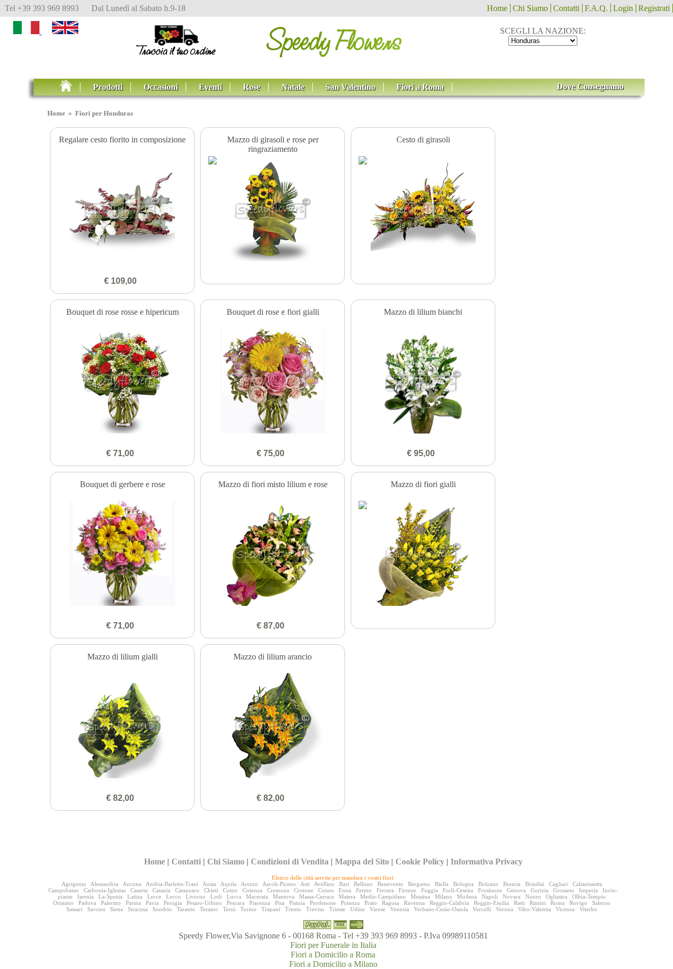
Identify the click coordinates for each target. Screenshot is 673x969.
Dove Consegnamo (590, 86)
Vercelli (482, 909)
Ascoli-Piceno (279, 884)
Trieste (337, 909)
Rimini (537, 903)
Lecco (173, 896)
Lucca (234, 896)
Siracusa (138, 909)
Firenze (407, 890)
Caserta (139, 890)
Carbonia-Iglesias (105, 890)
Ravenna (414, 903)
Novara (512, 896)
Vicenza (565, 909)
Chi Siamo (530, 8)
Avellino (324, 884)
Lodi (216, 896)
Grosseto (563, 890)
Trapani (270, 909)
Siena (116, 909)
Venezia (399, 909)
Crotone (303, 890)
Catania (161, 890)
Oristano (63, 903)
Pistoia (297, 903)
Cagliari (558, 884)
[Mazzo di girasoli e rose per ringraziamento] (272, 209)
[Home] (70, 87)
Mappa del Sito (362, 861)
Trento (293, 909)
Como (230, 890)
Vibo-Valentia (534, 909)
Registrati (654, 8)
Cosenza (252, 890)
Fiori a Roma (420, 87)
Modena (467, 896)
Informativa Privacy (487, 861)
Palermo (111, 903)
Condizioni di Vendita (290, 861)
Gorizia (539, 890)
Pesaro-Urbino (204, 903)
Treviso (315, 909)
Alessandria (104, 884)
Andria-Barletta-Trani (172, 884)
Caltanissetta (587, 884)
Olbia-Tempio (589, 896)
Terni (229, 909)
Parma (133, 903)
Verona (504, 909)
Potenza (350, 903)
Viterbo (588, 909)
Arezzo (249, 884)
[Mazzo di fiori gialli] (423, 554)
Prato (370, 903)
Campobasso (63, 890)
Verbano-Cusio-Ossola (441, 909)
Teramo (209, 909)
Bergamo (419, 884)
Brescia (512, 884)
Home (497, 8)
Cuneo (326, 890)
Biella (441, 884)
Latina (134, 896)
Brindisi (534, 884)
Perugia (173, 903)
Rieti (519, 903)
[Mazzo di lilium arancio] (272, 726)
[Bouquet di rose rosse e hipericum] (122, 382)
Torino (248, 909)
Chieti (211, 890)
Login (623, 8)
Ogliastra (556, 896)
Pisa (279, 903)
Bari (344, 884)
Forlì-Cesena (458, 890)
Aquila (228, 884)
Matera (347, 896)
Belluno (363, 884)
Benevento (390, 884)
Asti (305, 884)
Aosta (209, 884)
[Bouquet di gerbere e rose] (122, 554)
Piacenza (259, 903)
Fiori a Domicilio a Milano (333, 964)
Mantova (283, 896)
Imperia (588, 890)
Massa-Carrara (316, 896)
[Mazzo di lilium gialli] (122, 726)
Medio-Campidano (383, 896)
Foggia (429, 890)
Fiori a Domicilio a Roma (333, 954)
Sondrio (162, 909)
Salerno (601, 903)
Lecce (154, 896)
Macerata (257, 896)
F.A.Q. (596, 8)
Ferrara (385, 890)
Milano (443, 896)
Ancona (132, 884)
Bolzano (488, 884)
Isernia (85, 896)
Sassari (74, 909)
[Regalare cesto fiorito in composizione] (122, 209)
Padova (87, 903)
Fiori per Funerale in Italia (333, 945)
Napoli (490, 896)
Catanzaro (187, 890)
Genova (516, 890)
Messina (420, 896)
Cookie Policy (419, 861)
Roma (557, 903)
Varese (377, 909)
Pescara (235, 903)
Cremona (278, 890)
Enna (345, 890)
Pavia (152, 903)
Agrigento (74, 884)
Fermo (364, 890)
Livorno (196, 896)
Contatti (566, 8)
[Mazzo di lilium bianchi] (423, 382)
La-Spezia (110, 896)
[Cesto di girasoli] (423, 209)
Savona (96, 909)
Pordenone (323, 903)
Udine (357, 909)
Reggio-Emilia (491, 903)
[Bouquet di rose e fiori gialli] (272, 382)
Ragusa (390, 903)
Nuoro (533, 896)
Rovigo (578, 903)
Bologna (463, 884)
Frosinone (490, 890)
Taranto (186, 909)
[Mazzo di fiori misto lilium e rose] (272, 554)
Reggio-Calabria (449, 903)
